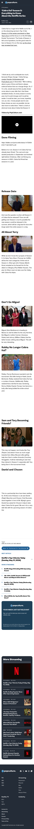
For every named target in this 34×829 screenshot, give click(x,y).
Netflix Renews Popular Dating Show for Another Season (11, 755)
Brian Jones (5, 20)
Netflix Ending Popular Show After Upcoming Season (12, 693)
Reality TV (5, 797)
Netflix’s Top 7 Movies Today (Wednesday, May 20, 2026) (17, 583)
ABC (3, 780)
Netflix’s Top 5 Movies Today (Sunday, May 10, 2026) (12, 744)
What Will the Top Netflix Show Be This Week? (11, 723)
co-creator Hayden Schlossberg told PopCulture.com (15, 79)
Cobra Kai (4, 543)
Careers (4, 816)
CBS (3, 785)
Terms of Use (6, 625)
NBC (3, 783)
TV (2, 778)
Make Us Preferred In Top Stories (15, 548)
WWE (4, 730)
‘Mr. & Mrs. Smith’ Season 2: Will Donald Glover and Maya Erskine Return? (17, 576)
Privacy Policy (22, 625)
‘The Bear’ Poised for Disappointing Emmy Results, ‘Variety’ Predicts (11, 713)
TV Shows (6, 751)
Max (20, 785)
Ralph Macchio (17, 543)
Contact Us (5, 809)
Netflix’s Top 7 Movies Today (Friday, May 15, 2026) (16, 683)
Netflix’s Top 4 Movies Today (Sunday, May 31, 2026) (13, 559)
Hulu (20, 790)
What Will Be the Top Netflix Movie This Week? (17, 597)
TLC (3, 802)
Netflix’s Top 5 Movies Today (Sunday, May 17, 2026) (18, 590)
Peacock (21, 783)
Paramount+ (22, 780)
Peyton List (10, 543)
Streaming (5, 7)
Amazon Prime (22, 792)
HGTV (3, 804)
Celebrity (22, 797)
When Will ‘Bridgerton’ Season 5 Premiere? (10, 702)
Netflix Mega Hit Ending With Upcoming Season (17, 569)
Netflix (20, 787)
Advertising (5, 811)
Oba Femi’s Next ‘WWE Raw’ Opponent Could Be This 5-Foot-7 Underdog (12, 734)
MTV (3, 799)
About (3, 814)
